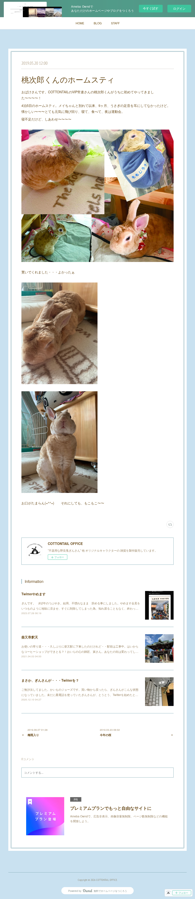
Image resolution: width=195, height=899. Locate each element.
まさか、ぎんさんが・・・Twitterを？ (50, 680)
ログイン (179, 8)
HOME (80, 23)
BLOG (98, 23)
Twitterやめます (33, 593)
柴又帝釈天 (29, 637)
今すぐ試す (150, 8)
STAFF (115, 23)
